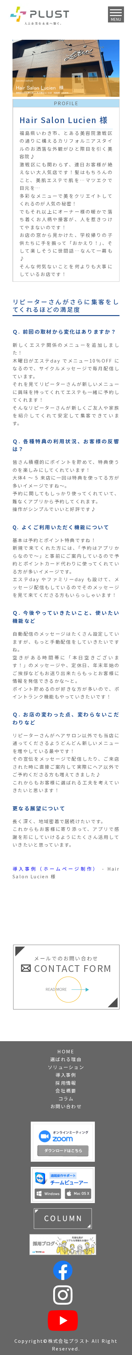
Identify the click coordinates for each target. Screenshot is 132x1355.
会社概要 (65, 1090)
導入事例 (65, 1074)
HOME (65, 1051)
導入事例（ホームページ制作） (55, 868)
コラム (66, 1098)
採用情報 (65, 1082)
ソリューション (66, 1067)
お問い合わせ (66, 1106)
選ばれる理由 (66, 1059)
